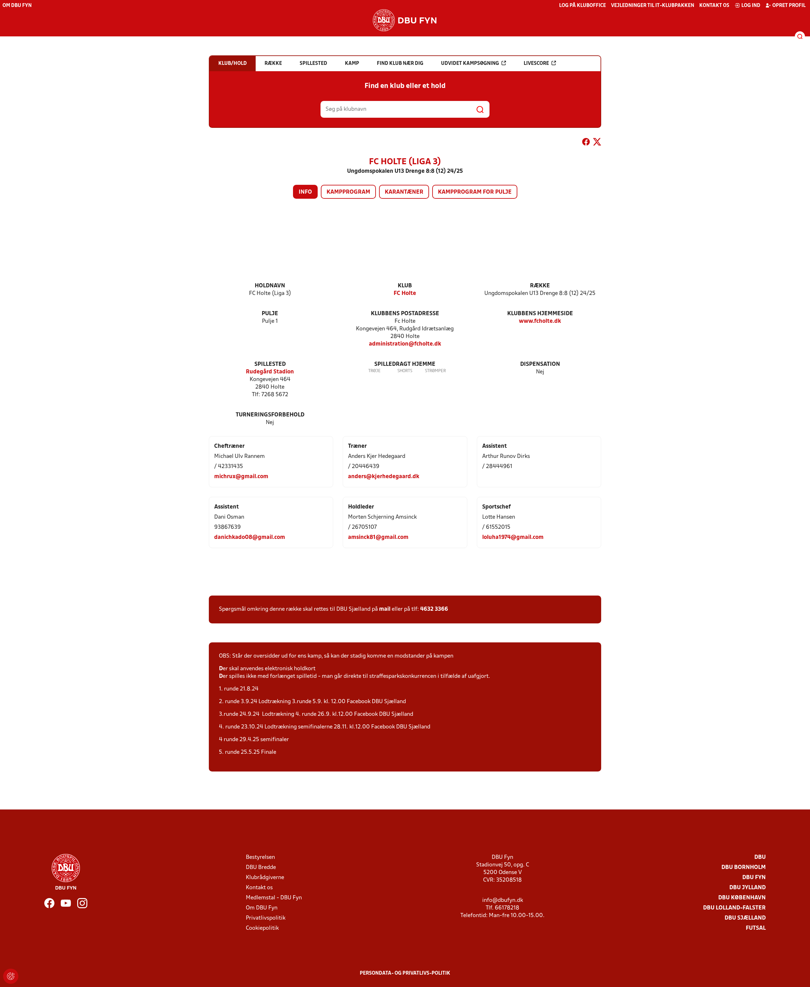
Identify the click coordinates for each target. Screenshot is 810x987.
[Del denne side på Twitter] (597, 143)
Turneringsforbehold (270, 415)
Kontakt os (714, 5)
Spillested (270, 364)
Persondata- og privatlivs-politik (405, 973)
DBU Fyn (754, 877)
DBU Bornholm (743, 867)
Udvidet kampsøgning (470, 63)
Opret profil (789, 5)
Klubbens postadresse (405, 313)
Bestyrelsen (260, 857)
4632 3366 (434, 609)
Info (305, 192)
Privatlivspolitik (265, 918)
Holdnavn (270, 286)
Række (540, 286)
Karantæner (404, 192)
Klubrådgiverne (265, 877)
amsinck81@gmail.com (378, 537)
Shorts (404, 371)
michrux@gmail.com (241, 476)
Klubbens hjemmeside (540, 313)
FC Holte (405, 293)
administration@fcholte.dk (405, 344)
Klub (405, 286)
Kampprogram (348, 192)
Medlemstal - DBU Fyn (274, 898)
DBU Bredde (261, 867)
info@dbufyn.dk (502, 900)
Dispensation (540, 364)
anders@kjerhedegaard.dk (383, 476)
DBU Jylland (747, 887)
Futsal (756, 928)
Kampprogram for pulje (475, 192)
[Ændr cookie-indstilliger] (10, 976)
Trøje (374, 371)
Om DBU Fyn (17, 5)
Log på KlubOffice (582, 5)
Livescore (536, 63)
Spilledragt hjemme (404, 364)
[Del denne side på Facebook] (586, 143)
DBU (760, 857)
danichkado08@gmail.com (249, 537)
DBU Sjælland (745, 918)
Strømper (435, 371)
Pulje (270, 313)
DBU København (742, 898)
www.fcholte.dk (540, 321)
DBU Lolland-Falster (734, 908)
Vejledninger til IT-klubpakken (652, 5)
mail (384, 609)
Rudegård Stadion (270, 372)
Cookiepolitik (262, 928)
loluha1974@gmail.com (513, 537)
